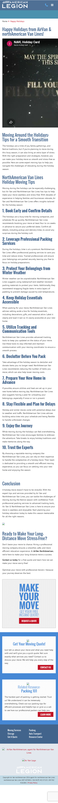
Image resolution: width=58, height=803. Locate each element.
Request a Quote (29, 621)
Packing (32, 730)
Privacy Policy (32, 783)
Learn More (45, 714)
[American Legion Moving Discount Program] (15, 4)
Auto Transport (35, 733)
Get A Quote (12, 737)
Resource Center (36, 737)
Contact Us (45, 667)
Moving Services (14, 730)
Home (4, 21)
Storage (11, 733)
